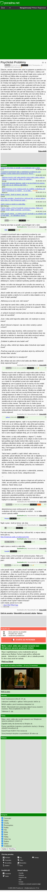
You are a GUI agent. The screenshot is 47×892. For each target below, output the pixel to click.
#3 (45, 518)
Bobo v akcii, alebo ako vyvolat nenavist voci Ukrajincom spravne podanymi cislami (20, 647)
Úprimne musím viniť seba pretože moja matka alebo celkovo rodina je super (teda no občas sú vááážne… (23, 178)
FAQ (20, 879)
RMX (6, 230)
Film (5, 830)
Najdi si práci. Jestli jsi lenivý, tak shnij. (14, 194)
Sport (6, 834)
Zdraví (6, 844)
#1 (45, 220)
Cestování (7, 818)
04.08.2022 (13, 518)
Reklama (21, 875)
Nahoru (39, 613)
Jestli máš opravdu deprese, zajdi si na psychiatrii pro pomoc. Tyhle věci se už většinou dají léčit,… (23, 184)
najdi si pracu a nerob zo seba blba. (13, 204)
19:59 (17, 230)
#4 (45, 527)
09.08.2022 (33, 504)
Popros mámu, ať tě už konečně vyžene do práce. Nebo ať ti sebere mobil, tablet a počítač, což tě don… (22, 209)
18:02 (30, 65)
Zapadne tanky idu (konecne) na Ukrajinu (16, 724)
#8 (45, 417)
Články (3, 715)
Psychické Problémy (13, 62)
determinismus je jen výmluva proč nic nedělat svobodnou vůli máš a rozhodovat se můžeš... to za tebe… (23, 190)
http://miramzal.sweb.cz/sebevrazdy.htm (15, 537)
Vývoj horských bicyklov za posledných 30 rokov (19, 733)
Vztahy (6, 823)
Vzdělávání (8, 846)
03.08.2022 (24, 65)
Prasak (7, 518)
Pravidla (21, 873)
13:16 (25, 528)
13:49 (19, 551)
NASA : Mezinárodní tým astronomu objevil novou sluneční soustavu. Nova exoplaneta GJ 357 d (22, 708)
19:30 (27, 220)
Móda (6, 832)
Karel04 (7, 551)
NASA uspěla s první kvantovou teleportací (17, 704)
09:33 (18, 518)
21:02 (26, 417)
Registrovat (42, 8)
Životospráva (36, 65)
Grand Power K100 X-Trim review (13, 731)
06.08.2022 (30, 368)
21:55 (30, 565)
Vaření (6, 821)
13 (12, 711)
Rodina (6, 841)
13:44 (33, 542)
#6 (45, 551)
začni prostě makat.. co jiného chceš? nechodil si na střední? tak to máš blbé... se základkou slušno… (23, 214)
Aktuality (4, 695)
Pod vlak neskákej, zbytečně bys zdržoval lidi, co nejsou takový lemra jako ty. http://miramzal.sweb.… (23, 199)
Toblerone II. (6, 711)
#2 (45, 229)
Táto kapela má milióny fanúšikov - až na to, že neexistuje (19, 665)
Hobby (6, 837)
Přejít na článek (7, 662)
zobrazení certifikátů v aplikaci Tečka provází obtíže (20, 702)
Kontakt (21, 882)
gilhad (8, 417)
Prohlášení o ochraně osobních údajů (29, 884)
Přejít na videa (5, 691)
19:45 (35, 368)
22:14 (39, 504)
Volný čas (7, 839)
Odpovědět (42, 151)
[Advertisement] (23, 34)
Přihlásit (34, 8)
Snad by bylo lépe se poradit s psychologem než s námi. (20, 168)
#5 (45, 541)
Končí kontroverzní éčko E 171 (12, 699)
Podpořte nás (5, 629)
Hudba (6, 827)
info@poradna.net (29, 888)
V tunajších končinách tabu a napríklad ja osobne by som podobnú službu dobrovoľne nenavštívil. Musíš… (21, 172)
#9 (45, 565)
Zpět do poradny (7, 613)
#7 (45, 368)
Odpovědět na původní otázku (25, 613)
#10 (45, 504)
